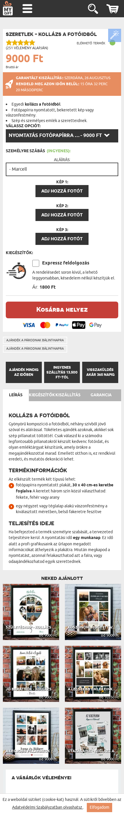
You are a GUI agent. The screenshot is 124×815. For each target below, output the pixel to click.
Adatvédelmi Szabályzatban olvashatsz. (47, 807)
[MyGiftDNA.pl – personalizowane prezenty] (8, 8)
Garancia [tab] (101, 395)
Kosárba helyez (62, 309)
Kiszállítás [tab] (67, 395)
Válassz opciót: (23, 126)
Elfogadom (99, 807)
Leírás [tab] (15, 395)
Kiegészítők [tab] (42, 395)
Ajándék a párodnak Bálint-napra (35, 340)
